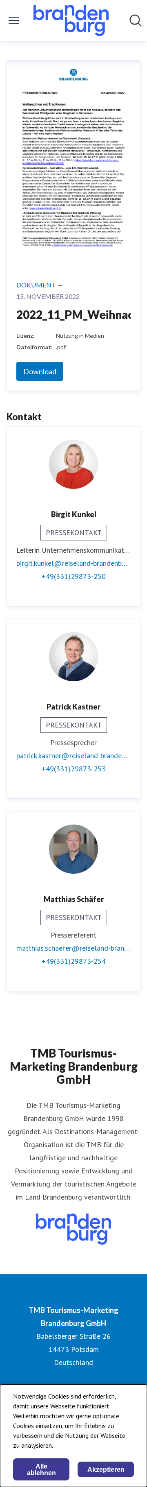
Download (39, 371)
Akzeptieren (106, 1469)
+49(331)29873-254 (74, 961)
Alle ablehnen (41, 1469)
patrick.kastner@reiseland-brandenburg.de (73, 755)
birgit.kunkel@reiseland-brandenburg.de (73, 563)
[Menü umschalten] (14, 20)
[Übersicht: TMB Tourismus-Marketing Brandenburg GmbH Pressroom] (70, 20)
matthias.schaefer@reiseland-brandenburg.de (73, 948)
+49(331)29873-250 (74, 576)
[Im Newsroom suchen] (135, 20)
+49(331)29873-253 (74, 768)
